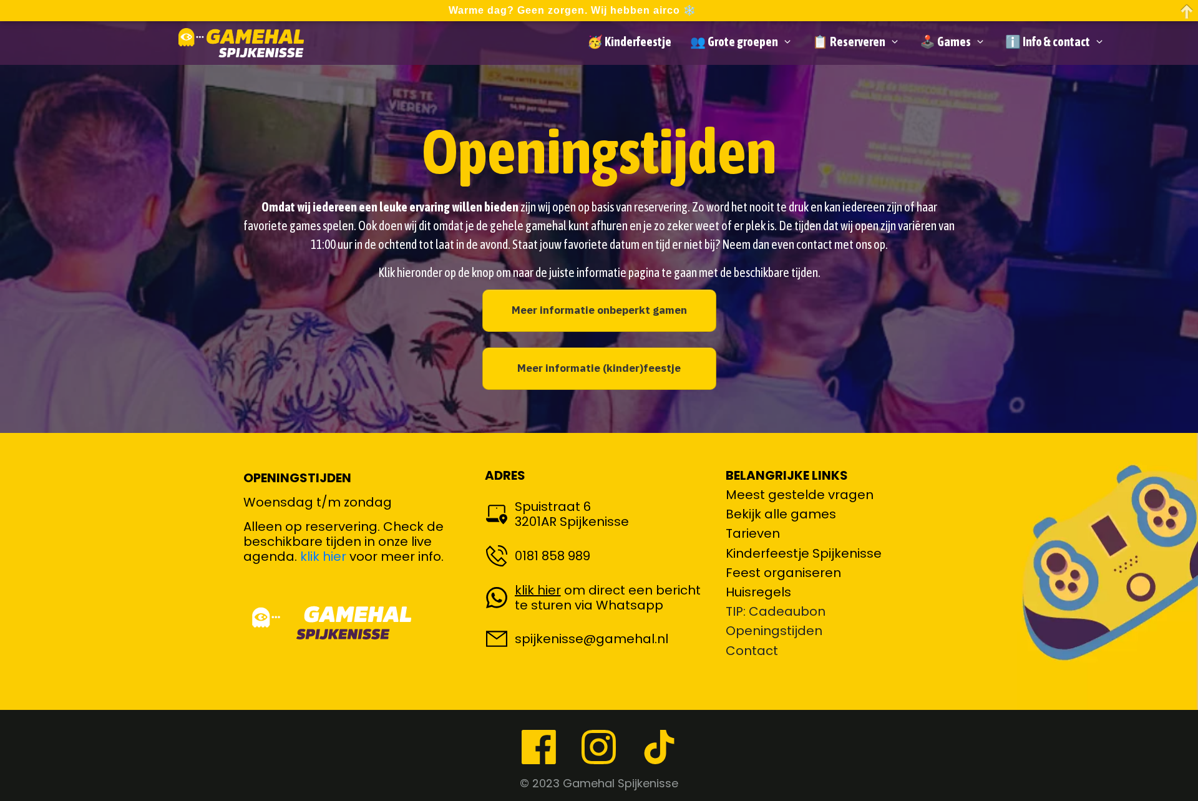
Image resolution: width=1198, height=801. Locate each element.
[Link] (538, 747)
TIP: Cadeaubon (775, 611)
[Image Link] (241, 42)
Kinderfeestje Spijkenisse (804, 553)
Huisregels (758, 592)
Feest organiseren (783, 572)
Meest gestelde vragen (800, 494)
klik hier (323, 556)
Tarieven (753, 533)
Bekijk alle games (781, 514)
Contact (752, 650)
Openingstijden (774, 630)
